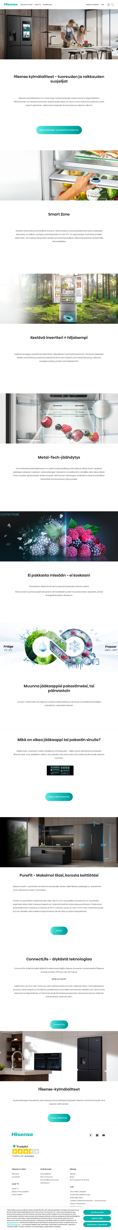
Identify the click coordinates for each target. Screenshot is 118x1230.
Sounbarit (16, 1177)
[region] (59, 34)
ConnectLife (59, 1024)
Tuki (102, 5)
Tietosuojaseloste (14, 1225)
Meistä (72, 1174)
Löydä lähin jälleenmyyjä (80, 1194)
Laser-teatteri (17, 1194)
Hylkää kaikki (97, 1218)
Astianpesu (45, 1183)
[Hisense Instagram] (97, 1135)
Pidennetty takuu (76, 1197)
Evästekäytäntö (13, 1222)
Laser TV (38, 5)
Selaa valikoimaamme (59, 796)
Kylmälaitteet (45, 1174)
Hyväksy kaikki (97, 1212)
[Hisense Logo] (11, 4)
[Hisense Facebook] (90, 1135)
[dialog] (59, 1218)
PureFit (59, 930)
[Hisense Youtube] (103, 1135)
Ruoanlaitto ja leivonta (49, 1180)
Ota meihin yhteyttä (78, 1191)
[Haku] (112, 4)
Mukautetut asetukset (97, 1224)
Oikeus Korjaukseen (78, 1203)
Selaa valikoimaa (59, 1118)
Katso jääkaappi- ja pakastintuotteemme (59, 130)
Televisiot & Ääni (26, 5)
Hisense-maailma (92, 5)
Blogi (72, 1177)
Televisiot (15, 1174)
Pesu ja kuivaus (46, 1177)
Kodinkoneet (47, 5)
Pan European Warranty (79, 1180)
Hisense (73, 1169)
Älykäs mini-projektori (20, 1191)
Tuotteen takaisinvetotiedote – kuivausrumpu (88, 1200)
